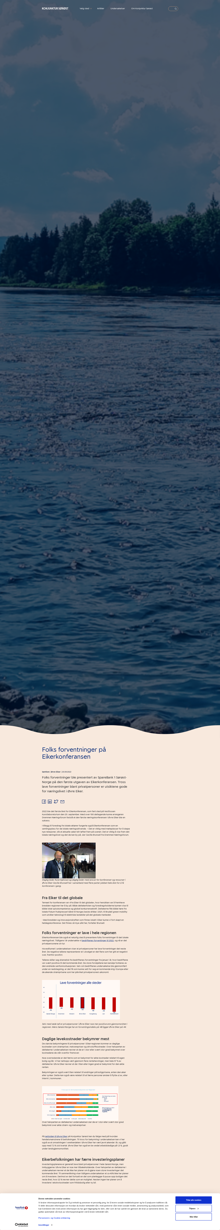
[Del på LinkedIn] (50, 802)
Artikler (100, 8)
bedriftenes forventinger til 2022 (98, 940)
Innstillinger (43, 1225)
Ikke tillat (194, 1217)
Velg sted (85, 8)
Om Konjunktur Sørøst (142, 8)
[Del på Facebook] (44, 802)
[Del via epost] (62, 802)
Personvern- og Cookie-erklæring (54, 1218)
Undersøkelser (118, 8)
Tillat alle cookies (193, 1200)
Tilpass (192, 1208)
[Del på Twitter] (56, 802)
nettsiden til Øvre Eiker (56, 1136)
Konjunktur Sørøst (55, 8)
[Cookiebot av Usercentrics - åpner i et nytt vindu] (21, 1225)
